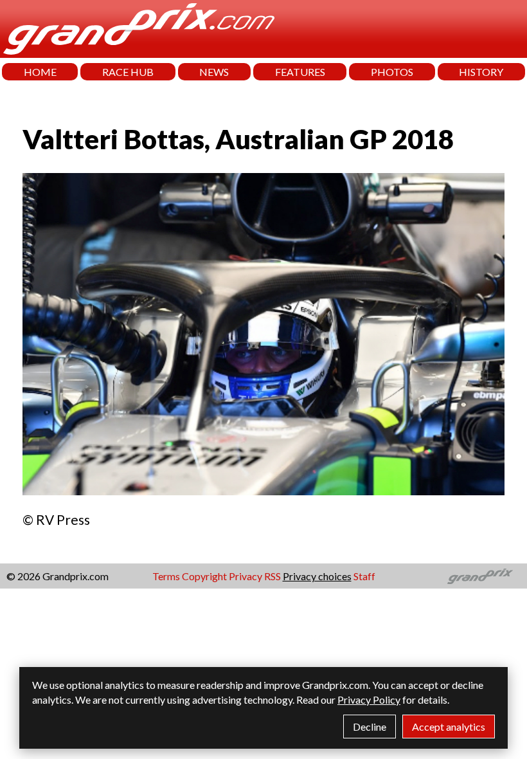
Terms (166, 576)
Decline (369, 726)
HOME (40, 72)
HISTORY (481, 72)
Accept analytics (448, 726)
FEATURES (300, 72)
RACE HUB (128, 72)
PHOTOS (392, 72)
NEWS (214, 72)
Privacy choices (317, 576)
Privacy (245, 576)
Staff (364, 576)
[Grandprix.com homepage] (480, 576)
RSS (272, 576)
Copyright (204, 576)
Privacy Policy (368, 699)
